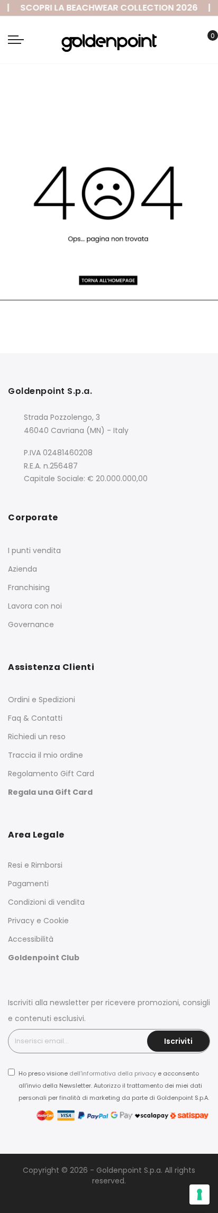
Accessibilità (30, 939)
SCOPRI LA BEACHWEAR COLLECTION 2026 (105, 8)
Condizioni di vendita (46, 902)
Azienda (22, 569)
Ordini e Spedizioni (41, 699)
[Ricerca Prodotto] (189, 41)
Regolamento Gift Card (51, 773)
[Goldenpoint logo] (109, 40)
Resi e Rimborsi (35, 865)
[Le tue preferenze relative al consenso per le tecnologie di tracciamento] (199, 1194)
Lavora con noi (35, 606)
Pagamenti (28, 883)
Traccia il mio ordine (45, 755)
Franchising (29, 587)
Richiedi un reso (37, 736)
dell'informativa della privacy (112, 1073)
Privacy (21, 920)
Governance (31, 624)
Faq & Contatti (35, 718)
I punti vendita (34, 550)
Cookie (56, 920)
